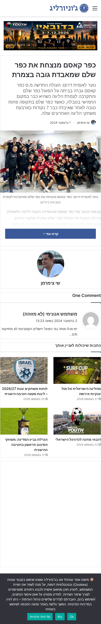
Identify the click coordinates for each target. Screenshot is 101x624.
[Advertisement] (50, 514)
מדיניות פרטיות (40, 617)
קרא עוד (51, 234)
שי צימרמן (83, 122)
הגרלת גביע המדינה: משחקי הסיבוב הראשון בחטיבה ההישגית (26, 444)
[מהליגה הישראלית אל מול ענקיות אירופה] (77, 370)
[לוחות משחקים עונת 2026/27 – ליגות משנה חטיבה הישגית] (24, 370)
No (60, 617)
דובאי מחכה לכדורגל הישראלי (78, 439)
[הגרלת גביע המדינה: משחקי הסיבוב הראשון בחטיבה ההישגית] (24, 421)
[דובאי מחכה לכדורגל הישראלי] (77, 421)
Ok (72, 617)
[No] (94, 598)
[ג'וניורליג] (69, 8)
